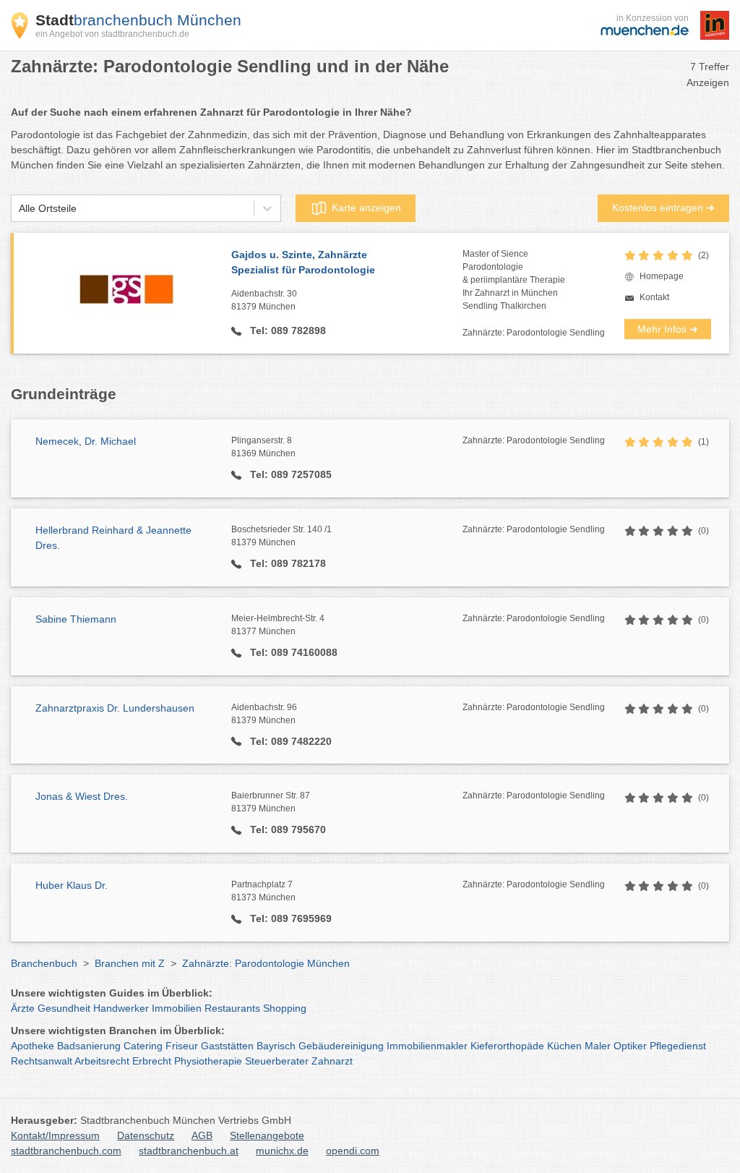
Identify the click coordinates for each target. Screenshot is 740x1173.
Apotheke (32, 1046)
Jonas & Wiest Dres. (81, 796)
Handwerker (121, 1008)
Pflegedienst (678, 1046)
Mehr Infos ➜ (667, 329)
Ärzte (23, 1008)
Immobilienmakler (427, 1046)
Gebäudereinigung (341, 1046)
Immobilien (177, 1008)
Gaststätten (227, 1046)
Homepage (662, 276)
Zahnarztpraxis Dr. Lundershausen (114, 708)
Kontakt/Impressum (55, 1135)
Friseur (181, 1046)
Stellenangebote (267, 1135)
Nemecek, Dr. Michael (85, 441)
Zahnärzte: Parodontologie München (266, 963)
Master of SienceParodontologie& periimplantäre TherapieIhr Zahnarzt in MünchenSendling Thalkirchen (513, 280)
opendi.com (352, 1150)
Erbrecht (151, 1061)
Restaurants (232, 1008)
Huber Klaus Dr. (71, 885)
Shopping (284, 1008)
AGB (202, 1135)
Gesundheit (64, 1008)
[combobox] (18, 208)
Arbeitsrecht (101, 1061)
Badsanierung (89, 1046)
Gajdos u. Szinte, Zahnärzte (303, 262)
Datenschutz (145, 1135)
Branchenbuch (44, 963)
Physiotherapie (208, 1061)
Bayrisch (276, 1046)
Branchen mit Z (130, 963)
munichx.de (282, 1150)
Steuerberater (277, 1061)
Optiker (630, 1046)
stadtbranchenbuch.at (188, 1150)
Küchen (564, 1046)
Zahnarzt (332, 1061)
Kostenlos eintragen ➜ (663, 207)
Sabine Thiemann (75, 619)
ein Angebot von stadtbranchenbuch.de (112, 34)
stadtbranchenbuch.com (66, 1150)
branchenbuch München (138, 20)
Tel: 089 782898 (286, 330)
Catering (143, 1046)
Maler (598, 1046)
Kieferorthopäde (507, 1046)
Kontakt (654, 297)
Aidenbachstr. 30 (264, 300)
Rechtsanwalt (41, 1061)
